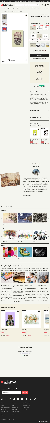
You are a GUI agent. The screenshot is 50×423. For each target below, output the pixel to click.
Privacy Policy (3, 409)
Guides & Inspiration (15, 411)
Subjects (9, 8)
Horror (12, 11)
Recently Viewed (44, 421)
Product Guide (46, 23)
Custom (42, 8)
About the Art (34, 92)
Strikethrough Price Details (17, 413)
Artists (22, 8)
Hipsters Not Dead (34, 139)
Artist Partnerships (4, 411)
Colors (38, 8)
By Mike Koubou (33, 18)
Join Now (24, 392)
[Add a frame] (11, 60)
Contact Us (14, 414)
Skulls (16, 11)
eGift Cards (25, 409)
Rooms (27, 8)
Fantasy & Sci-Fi (6, 11)
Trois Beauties (25, 329)
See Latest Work (27, 195)
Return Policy (14, 409)
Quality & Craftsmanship (5, 407)
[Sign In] (45, 5)
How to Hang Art (15, 407)
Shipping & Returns (35, 117)
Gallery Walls (34, 8)
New (46, 8)
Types (18, 8)
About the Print (34, 110)
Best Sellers (3, 8)
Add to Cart (39, 55)
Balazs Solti (32, 140)
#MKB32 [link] (21, 11)
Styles (13, 8)
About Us (2, 405)
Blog (2, 414)
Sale (48, 8)
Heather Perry (3, 330)
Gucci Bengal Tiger (5, 329)
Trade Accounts (26, 407)
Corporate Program (26, 405)
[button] (33, 28)
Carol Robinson (25, 330)
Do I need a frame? (45, 42)
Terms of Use (3, 413)
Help (13, 405)
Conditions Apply (39, 79)
